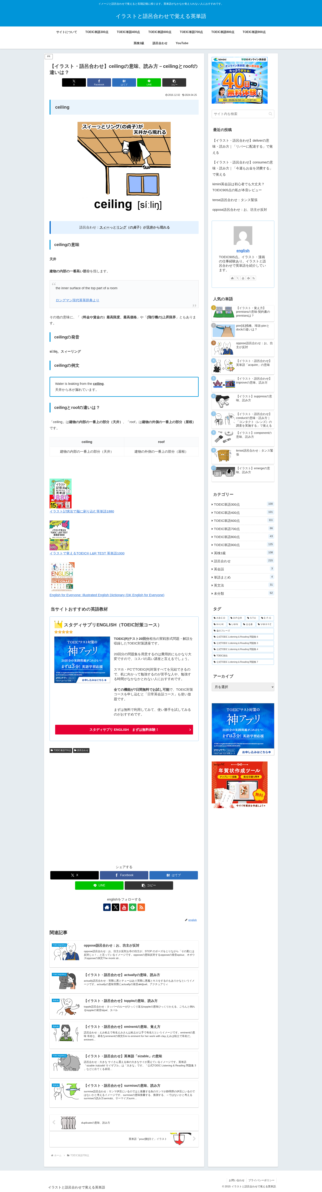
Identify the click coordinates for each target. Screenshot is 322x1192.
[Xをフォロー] (115, 907)
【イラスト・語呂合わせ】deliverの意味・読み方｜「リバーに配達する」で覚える (242, 146)
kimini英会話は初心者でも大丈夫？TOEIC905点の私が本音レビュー (238, 187)
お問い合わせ (236, 1180)
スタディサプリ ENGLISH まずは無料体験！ (124, 729)
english (243, 251)
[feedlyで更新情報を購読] (132, 907)
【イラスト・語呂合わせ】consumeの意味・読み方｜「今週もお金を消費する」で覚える (242, 168)
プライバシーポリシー (261, 1180)
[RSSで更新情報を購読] (141, 907)
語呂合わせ (82, 750)
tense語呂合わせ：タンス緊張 (235, 200)
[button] (174, 82)
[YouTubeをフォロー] (124, 907)
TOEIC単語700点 (62, 750)
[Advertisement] (124, 807)
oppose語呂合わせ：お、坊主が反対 (239, 210)
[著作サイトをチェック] (107, 907)
